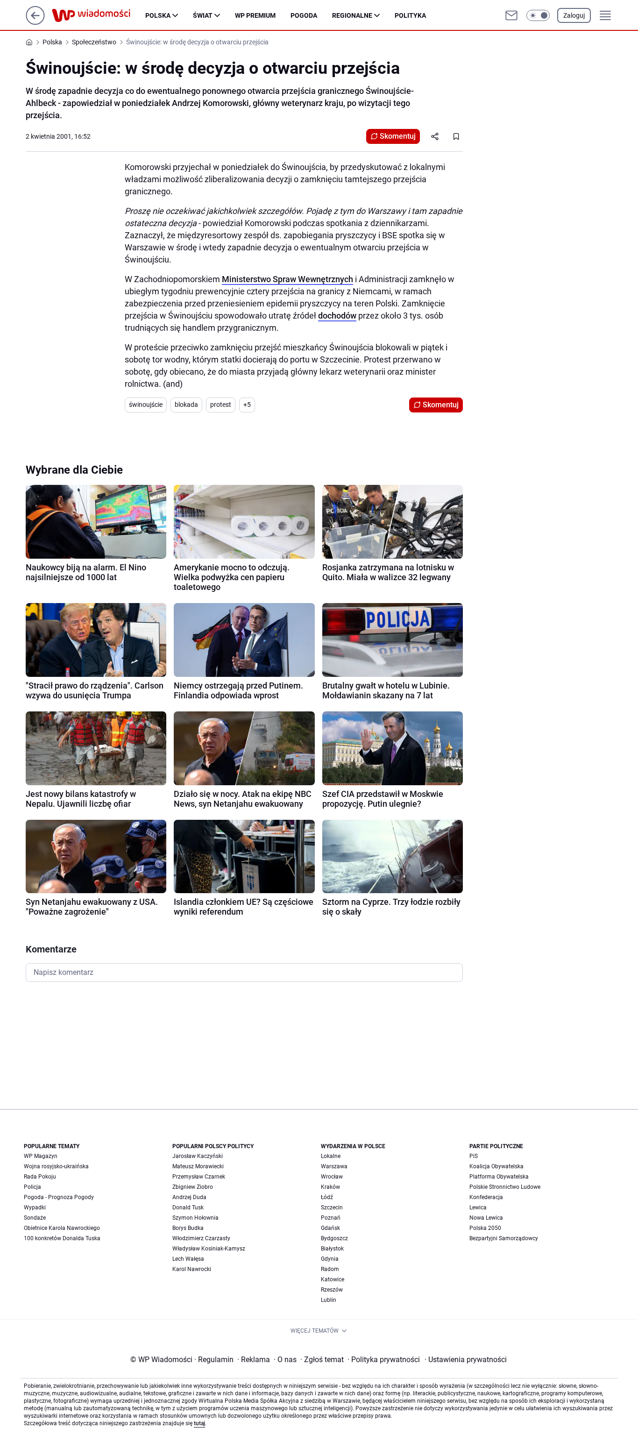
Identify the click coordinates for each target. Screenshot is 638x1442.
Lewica (478, 1207)
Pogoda (304, 15)
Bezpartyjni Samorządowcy (503, 1238)
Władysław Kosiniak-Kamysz (208, 1248)
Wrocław (332, 1176)
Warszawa (334, 1166)
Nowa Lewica (486, 1218)
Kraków (330, 1187)
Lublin (328, 1300)
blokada (186, 404)
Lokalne (330, 1156)
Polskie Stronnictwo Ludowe (504, 1187)
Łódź (327, 1197)
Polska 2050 (485, 1228)
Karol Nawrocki (191, 1269)
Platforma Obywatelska (499, 1176)
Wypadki (35, 1207)
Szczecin (332, 1207)
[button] (538, 15)
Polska (157, 15)
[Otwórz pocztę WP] (511, 15)
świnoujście (146, 404)
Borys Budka (188, 1228)
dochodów (337, 315)
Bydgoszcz (334, 1238)
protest (220, 404)
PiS (473, 1156)
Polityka (410, 15)
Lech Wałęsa (188, 1259)
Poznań (330, 1218)
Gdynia (330, 1259)
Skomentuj (398, 136)
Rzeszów (332, 1289)
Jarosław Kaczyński (197, 1156)
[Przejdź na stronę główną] (35, 22)
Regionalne (352, 15)
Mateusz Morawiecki (198, 1166)
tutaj (199, 1423)
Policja (32, 1187)
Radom (330, 1269)
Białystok (332, 1248)
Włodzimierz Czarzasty (201, 1238)
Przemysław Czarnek (198, 1176)
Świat (203, 15)
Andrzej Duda (189, 1197)
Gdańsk (330, 1228)
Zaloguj (574, 15)
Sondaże (35, 1218)
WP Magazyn (40, 1156)
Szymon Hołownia (195, 1218)
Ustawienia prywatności (466, 1359)
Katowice (332, 1279)
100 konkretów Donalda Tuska (62, 1238)
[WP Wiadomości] (98, 15)
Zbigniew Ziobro (192, 1187)
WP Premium (255, 15)
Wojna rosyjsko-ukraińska (56, 1166)
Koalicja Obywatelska (496, 1166)
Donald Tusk (188, 1207)
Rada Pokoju (40, 1176)
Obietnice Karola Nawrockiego (62, 1228)
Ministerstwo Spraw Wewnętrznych (287, 279)
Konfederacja (486, 1197)
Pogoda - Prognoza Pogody (59, 1197)
